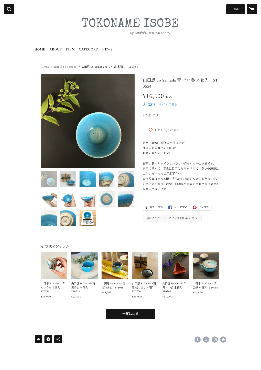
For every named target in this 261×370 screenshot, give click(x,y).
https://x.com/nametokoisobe (206, 339)
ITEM (70, 49)
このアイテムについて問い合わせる (174, 218)
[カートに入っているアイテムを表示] (252, 9)
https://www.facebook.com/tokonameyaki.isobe (198, 339)
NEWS (107, 49)
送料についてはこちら (162, 104)
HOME (40, 49)
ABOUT (55, 49)
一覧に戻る (130, 313)
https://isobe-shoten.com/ (223, 339)
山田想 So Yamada (65, 66)
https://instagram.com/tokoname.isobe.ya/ (215, 339)
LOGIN (235, 9)
